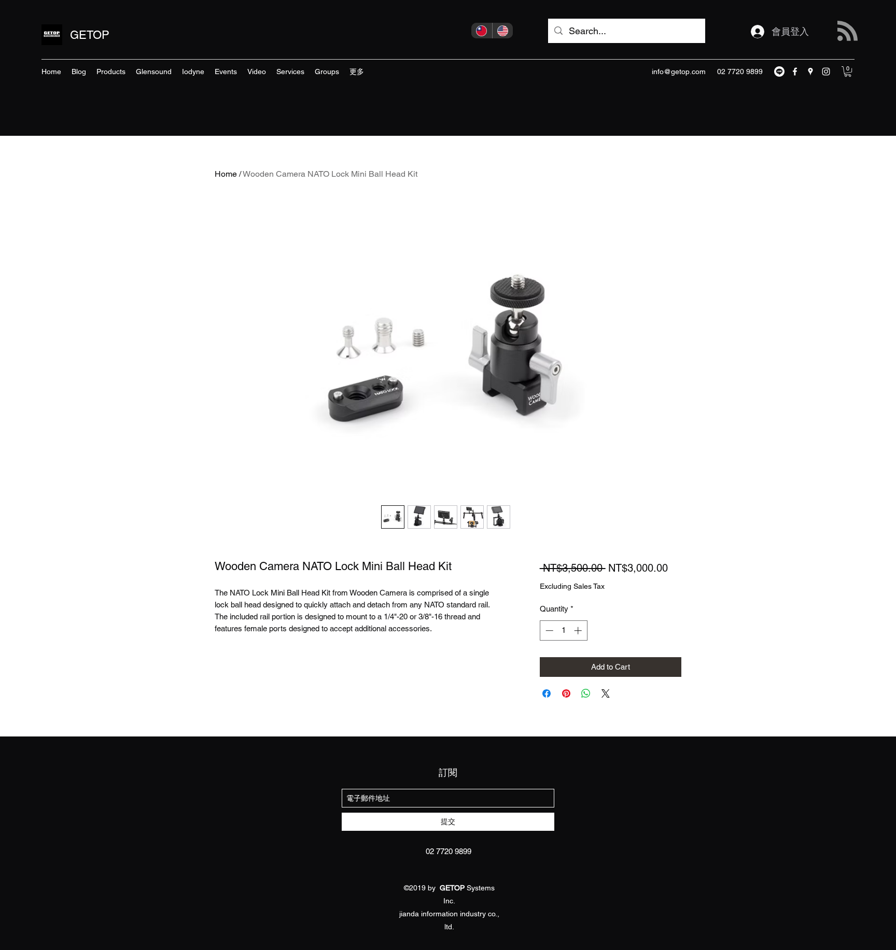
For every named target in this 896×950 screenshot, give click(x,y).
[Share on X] (605, 693)
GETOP (89, 35)
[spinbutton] (563, 630)
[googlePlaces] (810, 71)
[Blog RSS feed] (847, 31)
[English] (502, 30)
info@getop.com (679, 71)
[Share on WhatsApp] (586, 693)
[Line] (779, 71)
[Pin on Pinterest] (566, 693)
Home (226, 174)
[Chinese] (481, 30)
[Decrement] (548, 630)
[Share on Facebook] (546, 693)
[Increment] (579, 630)
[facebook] (795, 71)
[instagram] (826, 71)
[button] (848, 71)
